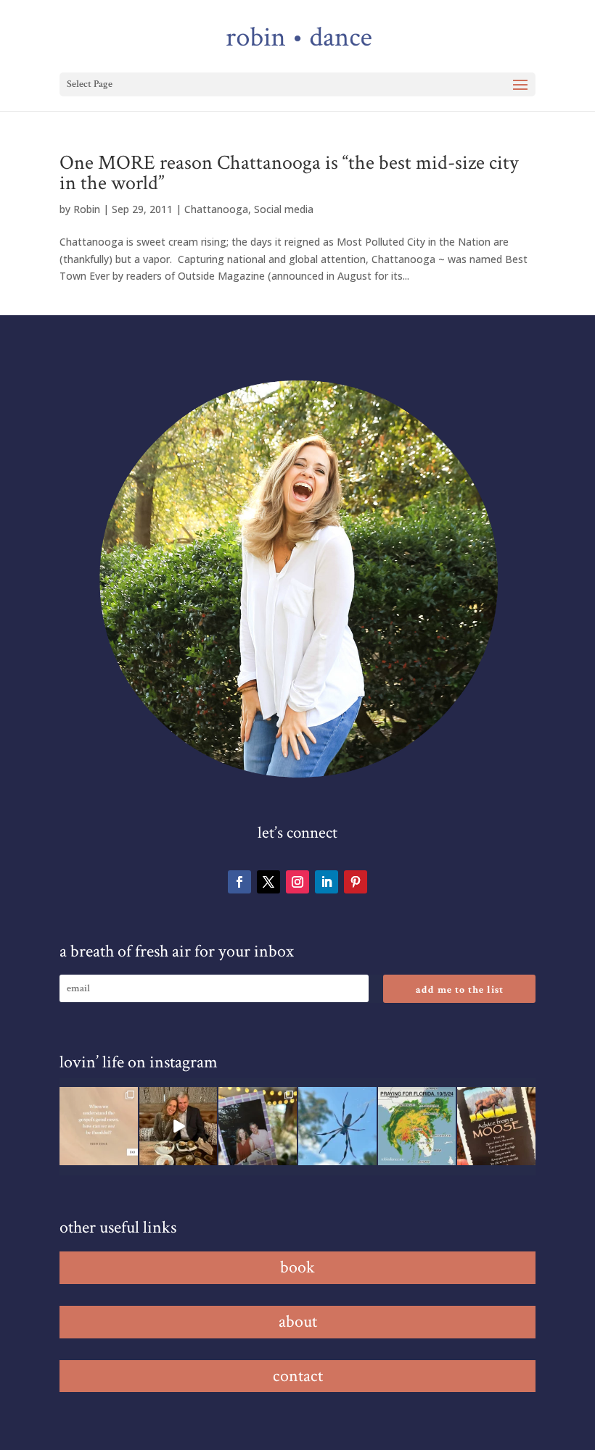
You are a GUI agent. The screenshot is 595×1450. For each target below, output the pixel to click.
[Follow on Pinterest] (355, 881)
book (297, 1267)
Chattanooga (216, 209)
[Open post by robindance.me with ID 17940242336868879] (417, 1126)
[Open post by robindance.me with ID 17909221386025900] (178, 1126)
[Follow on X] (268, 881)
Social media (283, 209)
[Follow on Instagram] (297, 881)
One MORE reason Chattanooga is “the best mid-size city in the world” (289, 172)
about (298, 1321)
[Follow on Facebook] (239, 881)
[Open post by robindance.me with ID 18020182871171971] (496, 1126)
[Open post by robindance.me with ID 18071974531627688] (99, 1126)
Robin (86, 209)
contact (298, 1375)
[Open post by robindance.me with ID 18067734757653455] (337, 1126)
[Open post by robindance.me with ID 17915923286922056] (257, 1126)
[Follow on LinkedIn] (326, 881)
